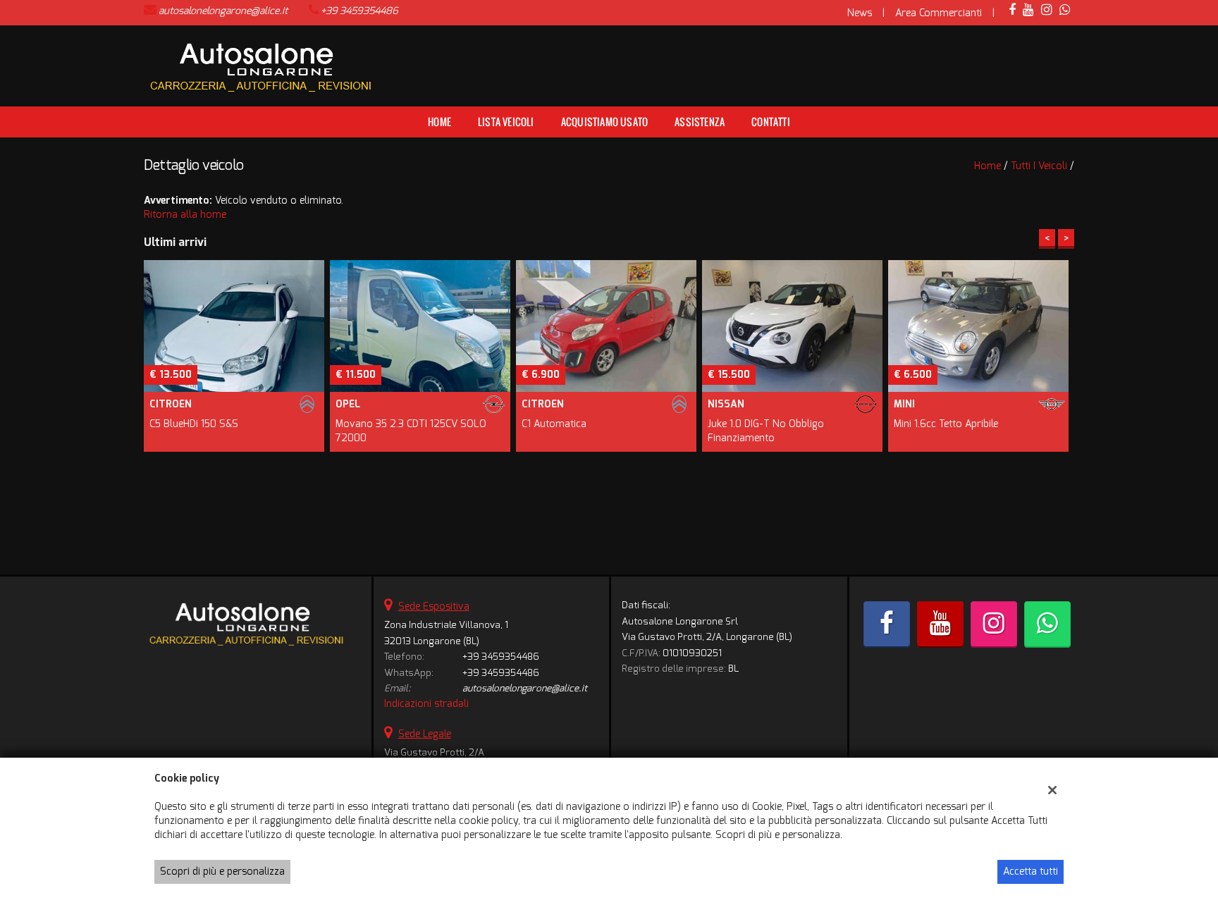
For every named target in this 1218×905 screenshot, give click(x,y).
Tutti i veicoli (1039, 166)
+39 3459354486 (359, 11)
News (859, 13)
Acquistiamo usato (604, 121)
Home (439, 121)
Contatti (770, 121)
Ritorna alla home (185, 214)
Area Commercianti (938, 13)
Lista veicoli (506, 121)
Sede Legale (424, 734)
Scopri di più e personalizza (222, 871)
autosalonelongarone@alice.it (223, 11)
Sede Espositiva (433, 606)
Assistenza (700, 121)
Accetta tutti (1030, 871)
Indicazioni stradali (426, 703)
